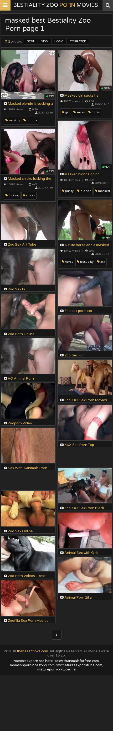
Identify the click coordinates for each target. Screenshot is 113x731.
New (44, 41)
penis (95, 112)
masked (103, 191)
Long (59, 41)
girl (67, 112)
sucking (14, 120)
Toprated (78, 41)
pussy (69, 191)
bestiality (86, 261)
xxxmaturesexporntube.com (79, 665)
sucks (80, 112)
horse (68, 261)
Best (30, 41)
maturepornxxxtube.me (56, 669)
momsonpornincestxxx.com (32, 665)
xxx (102, 261)
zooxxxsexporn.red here (33, 661)
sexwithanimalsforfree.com (76, 661)
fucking (13, 195)
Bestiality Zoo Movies (55, 5)
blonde (31, 120)
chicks (30, 195)
